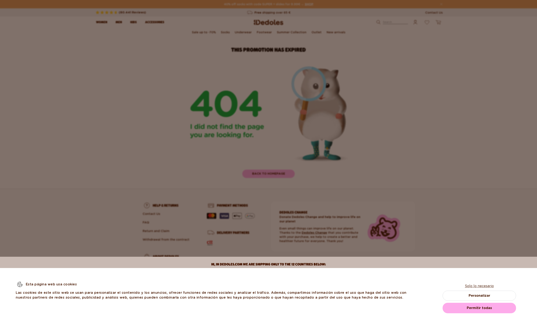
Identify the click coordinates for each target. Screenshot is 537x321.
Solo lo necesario (479, 286)
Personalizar (479, 296)
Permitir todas (479, 308)
